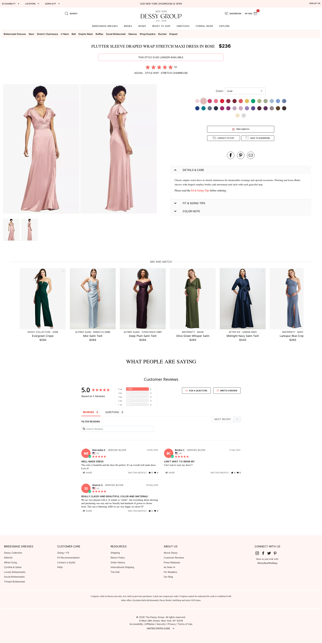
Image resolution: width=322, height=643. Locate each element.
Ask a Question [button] (198, 390)
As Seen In (169, 567)
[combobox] (242, 91)
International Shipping (122, 567)
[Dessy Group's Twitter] (270, 552)
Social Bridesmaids (14, 576)
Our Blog (168, 576)
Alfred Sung (10, 562)
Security (161, 624)
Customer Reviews (174, 557)
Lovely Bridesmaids (14, 572)
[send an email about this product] (250, 155)
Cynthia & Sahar (13, 567)
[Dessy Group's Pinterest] (276, 552)
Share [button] (88, 472)
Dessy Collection (13, 552)
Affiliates (150, 624)
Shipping (115, 552)
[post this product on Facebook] (230, 155)
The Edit (115, 572)
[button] (41, 149)
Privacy (172, 624)
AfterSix (8, 557)
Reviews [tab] (88, 412)
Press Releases (172, 562)
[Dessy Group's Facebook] (264, 552)
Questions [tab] (112, 412)
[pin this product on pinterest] (240, 155)
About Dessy (171, 552)
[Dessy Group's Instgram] (259, 552)
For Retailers (170, 572)
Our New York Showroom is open (161, 3)
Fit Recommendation (68, 557)
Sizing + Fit (63, 552)
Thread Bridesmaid (14, 581)
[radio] (147, 67)
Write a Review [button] (228, 390)
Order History (118, 562)
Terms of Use (185, 624)
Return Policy (118, 557)
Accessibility (136, 624)
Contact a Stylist (66, 562)
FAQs (60, 567)
